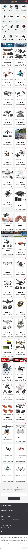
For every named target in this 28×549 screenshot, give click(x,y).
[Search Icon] (5, 2)
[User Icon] (22, 2)
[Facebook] (1, 531)
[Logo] (14, 1)
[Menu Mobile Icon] (2, 2)
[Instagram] (4, 531)
